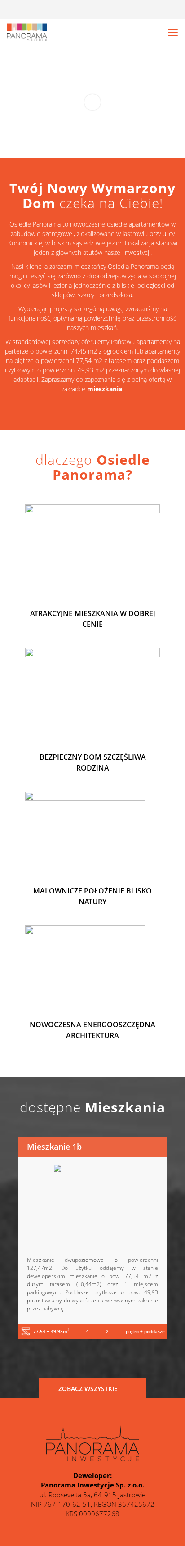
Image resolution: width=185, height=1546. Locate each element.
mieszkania (104, 389)
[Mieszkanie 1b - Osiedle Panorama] (92, 1202)
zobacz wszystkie (88, 1388)
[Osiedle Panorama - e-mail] (171, 9)
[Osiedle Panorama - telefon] (142, 9)
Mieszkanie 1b (54, 1146)
